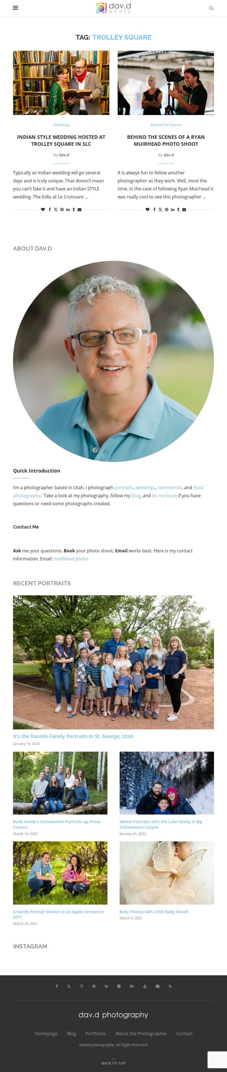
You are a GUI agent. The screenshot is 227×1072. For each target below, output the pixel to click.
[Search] (211, 8)
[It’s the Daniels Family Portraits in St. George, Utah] (113, 662)
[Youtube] (144, 986)
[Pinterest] (94, 986)
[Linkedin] (106, 986)
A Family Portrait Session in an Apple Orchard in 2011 (58, 914)
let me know (164, 495)
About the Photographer (141, 1033)
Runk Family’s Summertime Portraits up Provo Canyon (56, 824)
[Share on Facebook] (50, 209)
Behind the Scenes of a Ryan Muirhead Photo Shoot (166, 140)
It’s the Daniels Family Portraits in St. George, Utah (73, 736)
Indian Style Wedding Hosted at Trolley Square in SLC (61, 140)
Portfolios (96, 1033)
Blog (71, 1033)
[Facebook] (57, 986)
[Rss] (170, 986)
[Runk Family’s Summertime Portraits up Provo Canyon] (60, 783)
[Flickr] (118, 986)
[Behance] (132, 986)
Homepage (46, 1033)
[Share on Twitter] (56, 209)
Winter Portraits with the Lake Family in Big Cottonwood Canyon (161, 824)
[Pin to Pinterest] (62, 209)
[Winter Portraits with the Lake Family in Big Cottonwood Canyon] (167, 783)
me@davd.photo (71, 559)
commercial (169, 487)
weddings (145, 487)
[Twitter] (69, 986)
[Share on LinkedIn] (68, 209)
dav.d (64, 154)
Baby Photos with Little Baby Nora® (154, 911)
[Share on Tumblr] (74, 209)
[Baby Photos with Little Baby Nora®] (167, 872)
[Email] (157, 986)
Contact (184, 1033)
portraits (123, 487)
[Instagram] (81, 986)
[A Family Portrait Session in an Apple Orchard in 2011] (60, 872)
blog (136, 495)
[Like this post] (43, 209)
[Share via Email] (79, 209)
